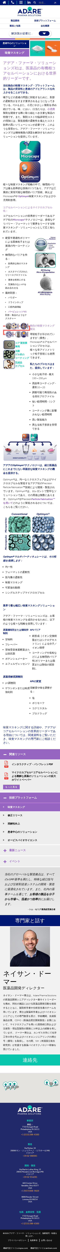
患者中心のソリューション (22, 831)
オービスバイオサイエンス (22, 840)
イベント (14, 861)
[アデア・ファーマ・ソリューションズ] (30, 1110)
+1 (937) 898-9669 (30, 1191)
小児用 (51, 109)
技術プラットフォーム (23, 797)
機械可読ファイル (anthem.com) (43, 1248)
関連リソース (17, 754)
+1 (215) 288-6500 (30, 1134)
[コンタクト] (12, 2)
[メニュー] (21, 2)
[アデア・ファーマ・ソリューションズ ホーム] (4, 2)
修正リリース (15, 815)
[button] (49, 1083)
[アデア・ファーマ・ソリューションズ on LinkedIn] (29, 3)
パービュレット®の (17, 311)
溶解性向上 (14, 823)
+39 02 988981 (30, 1156)
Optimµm (23, 196)
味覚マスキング (16, 807)
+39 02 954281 (30, 1177)
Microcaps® (19, 219)
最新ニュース (17, 850)
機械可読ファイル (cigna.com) (15, 1248)
